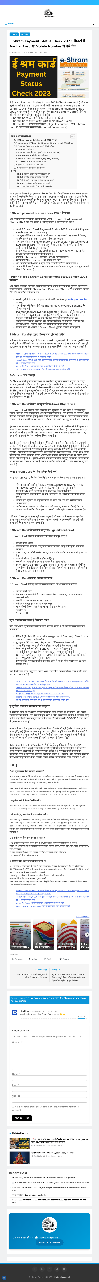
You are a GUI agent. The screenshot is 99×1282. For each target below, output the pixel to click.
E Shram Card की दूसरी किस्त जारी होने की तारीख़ (36, 146)
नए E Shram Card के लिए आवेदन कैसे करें (33, 155)
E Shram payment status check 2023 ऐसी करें (37, 140)
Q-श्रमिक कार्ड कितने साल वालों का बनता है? (37, 186)
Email (15, 1085)
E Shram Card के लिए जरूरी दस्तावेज (32, 162)
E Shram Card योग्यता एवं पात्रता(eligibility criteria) (38, 158)
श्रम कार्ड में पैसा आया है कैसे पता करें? (30, 165)
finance (14, 34)
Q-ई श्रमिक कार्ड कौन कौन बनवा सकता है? (36, 183)
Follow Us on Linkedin (49, 1242)
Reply (82, 1017)
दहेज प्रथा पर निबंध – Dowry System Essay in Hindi (52, 1153)
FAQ (14, 171)
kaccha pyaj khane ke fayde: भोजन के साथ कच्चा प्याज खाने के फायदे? (43, 369)
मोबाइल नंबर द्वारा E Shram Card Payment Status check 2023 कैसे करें (46, 143)
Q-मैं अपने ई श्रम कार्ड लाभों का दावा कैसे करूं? (38, 180)
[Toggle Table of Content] (71, 136)
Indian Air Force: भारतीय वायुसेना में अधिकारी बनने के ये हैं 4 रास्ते (40, 366)
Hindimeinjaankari (62, 1277)
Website (16, 1095)
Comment (17, 1042)
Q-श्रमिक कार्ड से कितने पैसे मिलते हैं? (35, 177)
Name (16, 1074)
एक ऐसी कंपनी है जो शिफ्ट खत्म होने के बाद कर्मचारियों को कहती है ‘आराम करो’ (42, 700)
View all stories (82, 917)
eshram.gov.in (77, 299)
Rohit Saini (16, 52)
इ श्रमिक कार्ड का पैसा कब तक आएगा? (31, 168)
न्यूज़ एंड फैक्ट (25, 34)
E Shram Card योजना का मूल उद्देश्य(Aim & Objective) (39, 152)
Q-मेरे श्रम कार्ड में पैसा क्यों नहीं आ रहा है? (36, 174)
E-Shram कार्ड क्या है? (26, 149)
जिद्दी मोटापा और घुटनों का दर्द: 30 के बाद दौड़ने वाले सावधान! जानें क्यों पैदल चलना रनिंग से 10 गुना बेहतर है (43, 1178)
